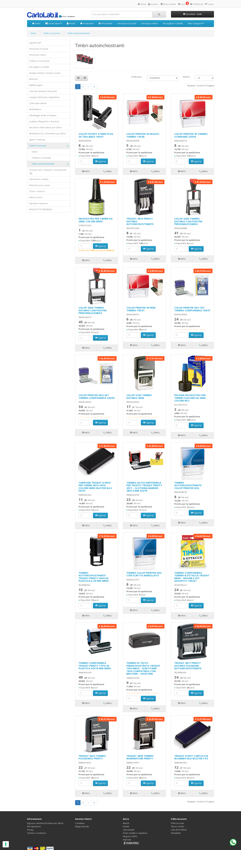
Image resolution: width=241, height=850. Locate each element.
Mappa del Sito (82, 826)
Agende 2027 (35, 42)
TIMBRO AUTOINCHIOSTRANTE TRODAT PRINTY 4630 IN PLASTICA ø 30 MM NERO (94, 577)
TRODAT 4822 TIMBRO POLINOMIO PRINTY (92, 757)
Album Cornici (35, 197)
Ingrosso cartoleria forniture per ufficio (45, 823)
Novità (72, 23)
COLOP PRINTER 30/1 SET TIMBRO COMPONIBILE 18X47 (192, 309)
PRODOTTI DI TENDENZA (40, 209)
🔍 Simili (107, 171)
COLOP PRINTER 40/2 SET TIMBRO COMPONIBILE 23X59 (96, 396)
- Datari (33, 151)
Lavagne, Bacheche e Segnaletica (44, 97)
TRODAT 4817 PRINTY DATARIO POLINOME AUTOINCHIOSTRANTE (187, 665)
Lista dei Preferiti (179, 829)
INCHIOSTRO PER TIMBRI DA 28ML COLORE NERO (95, 220)
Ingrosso (127, 839)
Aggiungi (101, 161)
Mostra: (186, 76)
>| (94, 86)
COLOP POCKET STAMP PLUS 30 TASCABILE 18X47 (96, 135)
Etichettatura (35, 109)
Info (87, 171)
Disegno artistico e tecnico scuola (44, 73)
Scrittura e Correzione (39, 61)
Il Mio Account (177, 823)
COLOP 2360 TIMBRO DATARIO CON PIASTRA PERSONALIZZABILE (188, 221)
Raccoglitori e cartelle (173, 23)
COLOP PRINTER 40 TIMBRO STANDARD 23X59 (191, 135)
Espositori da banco (38, 203)
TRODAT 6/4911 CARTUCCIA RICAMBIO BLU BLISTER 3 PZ (191, 757)
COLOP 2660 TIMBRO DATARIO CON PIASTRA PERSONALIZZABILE (93, 310)
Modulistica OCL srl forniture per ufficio (47, 133)
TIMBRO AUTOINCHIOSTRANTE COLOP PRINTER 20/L (187, 485)
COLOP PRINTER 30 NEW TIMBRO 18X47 (141, 309)
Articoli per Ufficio (149, 23)
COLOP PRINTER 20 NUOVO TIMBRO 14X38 (142, 135)
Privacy (30, 829)
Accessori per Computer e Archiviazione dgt (48, 171)
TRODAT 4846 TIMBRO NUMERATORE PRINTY (140, 757)
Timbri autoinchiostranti (78, 33)
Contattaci (80, 823)
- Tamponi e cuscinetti (40, 157)
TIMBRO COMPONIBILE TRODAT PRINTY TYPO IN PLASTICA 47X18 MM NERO (95, 665)
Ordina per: (136, 76)
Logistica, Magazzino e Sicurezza (44, 121)
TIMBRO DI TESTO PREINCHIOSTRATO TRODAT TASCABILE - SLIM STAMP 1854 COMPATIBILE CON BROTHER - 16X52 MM (143, 668)
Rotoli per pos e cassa (39, 185)
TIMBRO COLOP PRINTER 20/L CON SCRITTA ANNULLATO (144, 574)
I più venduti (128, 829)
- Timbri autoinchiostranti (41, 163)
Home (37, 23)
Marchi (126, 823)
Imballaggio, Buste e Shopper (43, 115)
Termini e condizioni (36, 833)
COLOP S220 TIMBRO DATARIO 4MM (139, 396)
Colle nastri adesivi (38, 103)
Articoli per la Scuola (126, 23)
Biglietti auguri (35, 85)
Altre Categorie (195, 23)
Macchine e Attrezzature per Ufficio (45, 127)
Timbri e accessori (51, 33)
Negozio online (130, 836)
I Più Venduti (106, 23)
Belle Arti (33, 79)
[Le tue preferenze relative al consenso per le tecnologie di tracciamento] (6, 844)
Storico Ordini (177, 826)
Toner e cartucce (37, 191)
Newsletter (176, 833)
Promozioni (88, 23)
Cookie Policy (132, 843)
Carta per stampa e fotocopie (43, 91)
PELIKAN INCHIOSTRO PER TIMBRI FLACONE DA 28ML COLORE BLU (190, 397)
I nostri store (54, 23)
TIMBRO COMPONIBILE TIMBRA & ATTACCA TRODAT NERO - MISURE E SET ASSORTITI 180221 (191, 577)
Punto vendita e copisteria (135, 833)
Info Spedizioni (34, 826)
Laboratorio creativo (39, 179)
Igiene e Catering (37, 139)
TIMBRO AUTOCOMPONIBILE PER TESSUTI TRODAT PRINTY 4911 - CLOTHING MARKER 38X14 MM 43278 (144, 486)
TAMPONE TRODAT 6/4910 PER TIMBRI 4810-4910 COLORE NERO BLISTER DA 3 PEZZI (95, 486)
